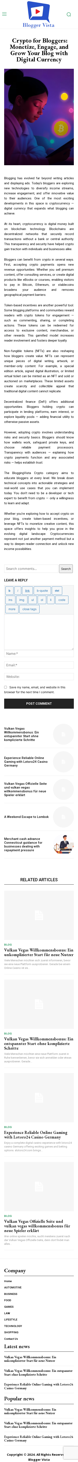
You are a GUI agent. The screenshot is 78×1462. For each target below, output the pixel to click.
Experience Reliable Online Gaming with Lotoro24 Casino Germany (26, 761)
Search (66, 569)
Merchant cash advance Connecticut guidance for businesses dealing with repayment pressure (23, 844)
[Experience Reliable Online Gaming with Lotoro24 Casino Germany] (63, 761)
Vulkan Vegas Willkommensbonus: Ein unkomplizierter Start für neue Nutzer (38, 952)
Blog (8, 944)
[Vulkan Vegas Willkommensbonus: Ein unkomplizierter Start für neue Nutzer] (39, 915)
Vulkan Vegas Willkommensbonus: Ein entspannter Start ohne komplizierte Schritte (21, 734)
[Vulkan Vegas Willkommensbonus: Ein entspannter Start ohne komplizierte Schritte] (63, 734)
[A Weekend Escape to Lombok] (63, 817)
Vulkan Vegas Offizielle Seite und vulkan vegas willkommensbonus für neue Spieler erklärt (25, 789)
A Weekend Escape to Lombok (26, 817)
